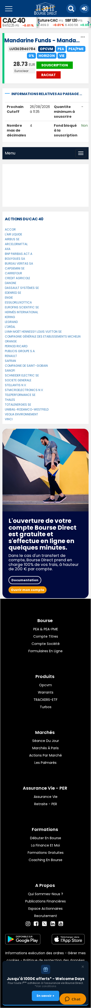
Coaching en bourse (45, 859)
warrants (45, 692)
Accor (10, 229)
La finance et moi (45, 845)
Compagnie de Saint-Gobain (26, 366)
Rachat (48, 74)
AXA (7, 249)
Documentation (24, 580)
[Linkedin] (52, 924)
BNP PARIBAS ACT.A (18, 254)
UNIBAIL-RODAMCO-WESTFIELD (27, 409)
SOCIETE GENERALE (18, 380)
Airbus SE (12, 239)
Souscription (54, 65)
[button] (71, 8)
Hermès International (21, 312)
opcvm (45, 685)
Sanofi (10, 370)
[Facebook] (36, 924)
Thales (10, 400)
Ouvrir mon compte (27, 590)
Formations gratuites (46, 852)
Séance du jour (45, 740)
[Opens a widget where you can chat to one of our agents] (72, 999)
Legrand (11, 322)
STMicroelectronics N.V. (24, 390)
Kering (10, 317)
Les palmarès (45, 762)
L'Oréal (10, 327)
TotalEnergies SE (18, 404)
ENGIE (9, 297)
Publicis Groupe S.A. (20, 351)
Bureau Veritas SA (19, 263)
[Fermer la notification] (82, 966)
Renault (11, 356)
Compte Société (46, 643)
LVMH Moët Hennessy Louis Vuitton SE (33, 332)
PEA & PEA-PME (45, 629)
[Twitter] (44, 923)
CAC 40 (13, 20)
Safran (10, 361)
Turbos (45, 707)
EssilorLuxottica (18, 302)
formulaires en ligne (45, 651)
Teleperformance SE (20, 395)
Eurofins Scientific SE (22, 307)
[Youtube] (60, 924)
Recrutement (45, 915)
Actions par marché (45, 755)
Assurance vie (46, 796)
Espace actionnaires (45, 908)
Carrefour (13, 273)
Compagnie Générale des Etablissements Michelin (43, 336)
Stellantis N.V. (16, 385)
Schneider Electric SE (22, 375)
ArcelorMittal (16, 244)
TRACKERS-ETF (45, 699)
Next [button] (88, 22)
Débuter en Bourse (45, 838)
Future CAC (48, 20)
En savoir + (45, 996)
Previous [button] (38, 22)
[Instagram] (28, 924)
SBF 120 (71, 20)
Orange (11, 341)
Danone (10, 283)
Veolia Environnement (21, 414)
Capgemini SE (15, 268)
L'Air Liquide (13, 234)
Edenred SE (13, 293)
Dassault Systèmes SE (22, 288)
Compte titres (45, 636)
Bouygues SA (15, 259)
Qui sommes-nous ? (45, 894)
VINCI (9, 419)
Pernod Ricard (16, 346)
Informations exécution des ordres (34, 953)
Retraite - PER (45, 804)
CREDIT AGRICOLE (17, 278)
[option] (50, 22)
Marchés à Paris (45, 748)
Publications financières (45, 901)
